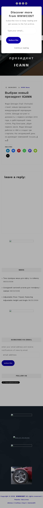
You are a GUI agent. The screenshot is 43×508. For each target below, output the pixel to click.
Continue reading (21, 48)
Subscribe (13, 40)
